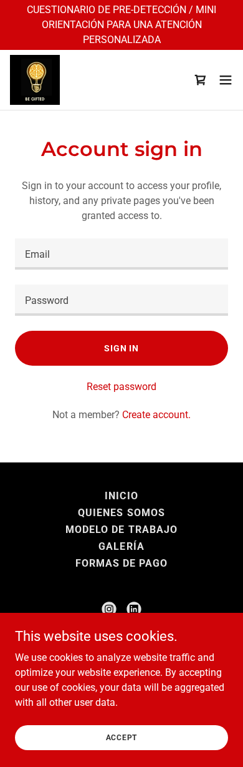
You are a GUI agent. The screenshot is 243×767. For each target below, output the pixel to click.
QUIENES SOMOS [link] (121, 513)
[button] (225, 79)
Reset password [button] (121, 387)
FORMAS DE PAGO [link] (121, 563)
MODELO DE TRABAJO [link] (121, 529)
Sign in (121, 348)
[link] (35, 80)
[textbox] (121, 254)
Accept (122, 737)
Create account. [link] (156, 415)
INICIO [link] (121, 496)
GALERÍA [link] (121, 546)
